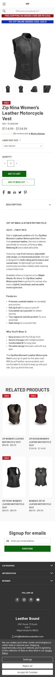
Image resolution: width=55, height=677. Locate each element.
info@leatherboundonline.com (28, 636)
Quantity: (7, 157)
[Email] (9, 192)
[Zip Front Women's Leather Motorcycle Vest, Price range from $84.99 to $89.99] (14, 477)
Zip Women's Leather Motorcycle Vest (13, 440)
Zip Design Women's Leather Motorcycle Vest (40, 442)
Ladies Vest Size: (10, 140)
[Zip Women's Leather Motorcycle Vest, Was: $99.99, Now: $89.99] (14, 415)
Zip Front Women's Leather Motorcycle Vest (13, 504)
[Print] (14, 192)
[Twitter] (19, 192)
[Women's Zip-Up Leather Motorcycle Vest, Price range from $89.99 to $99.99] (41, 477)
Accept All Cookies (27, 672)
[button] (37, 134)
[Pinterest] (25, 192)
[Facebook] (3, 192)
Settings (27, 659)
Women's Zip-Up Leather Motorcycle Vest (40, 504)
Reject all (27, 666)
